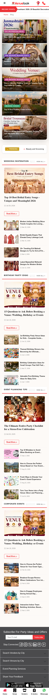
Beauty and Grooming (34, 149)
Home (6, 15)
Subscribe (38, 637)
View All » (40, 161)
